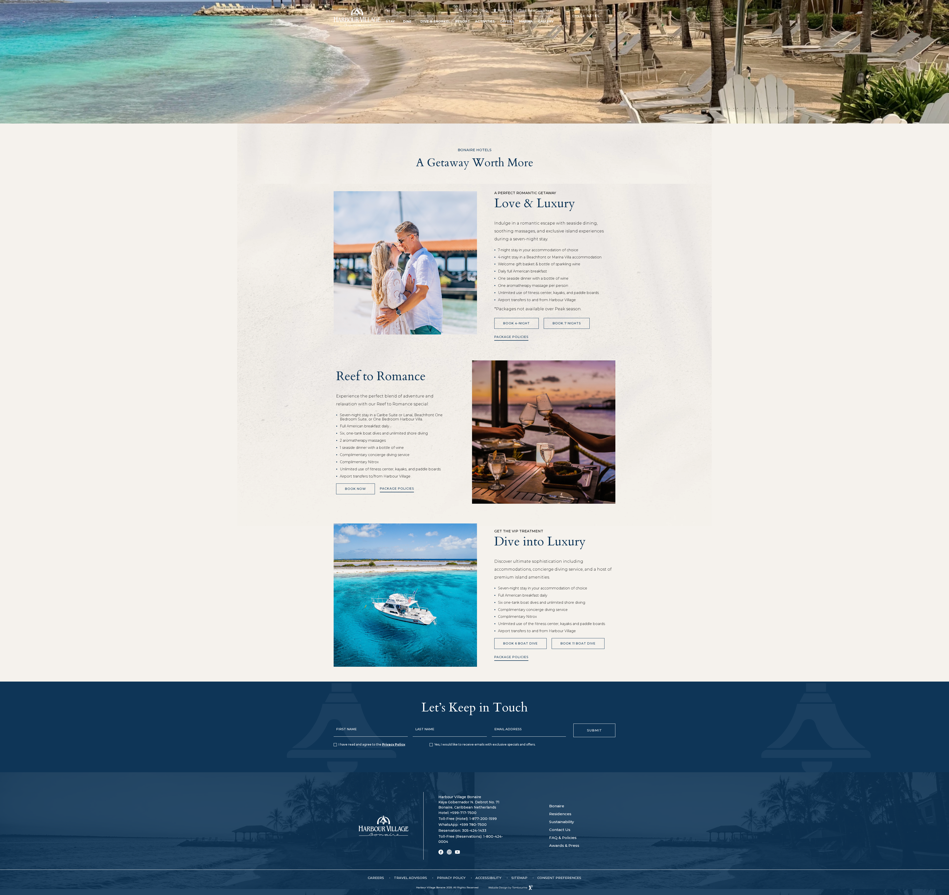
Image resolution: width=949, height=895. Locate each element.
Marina (526, 21)
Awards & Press (564, 845)
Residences (560, 814)
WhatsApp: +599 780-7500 (462, 824)
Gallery (546, 21)
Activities (485, 21)
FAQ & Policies (563, 837)
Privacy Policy (393, 744)
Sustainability (561, 821)
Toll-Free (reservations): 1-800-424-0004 (470, 839)
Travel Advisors (410, 878)
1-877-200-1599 (467, 818)
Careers (376, 878)
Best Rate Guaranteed (537, 10)
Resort (462, 21)
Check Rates (586, 14)
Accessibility (488, 878)
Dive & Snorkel (435, 21)
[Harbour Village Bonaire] (357, 16)
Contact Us (559, 829)
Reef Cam (503, 10)
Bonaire (556, 806)
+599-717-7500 (475, 10)
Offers (507, 21)
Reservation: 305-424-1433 (462, 830)
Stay (390, 21)
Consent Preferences (559, 878)
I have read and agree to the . (372, 744)
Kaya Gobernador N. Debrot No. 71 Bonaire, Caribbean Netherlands (468, 805)
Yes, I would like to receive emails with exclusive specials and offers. (485, 744)
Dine (407, 21)
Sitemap (519, 878)
